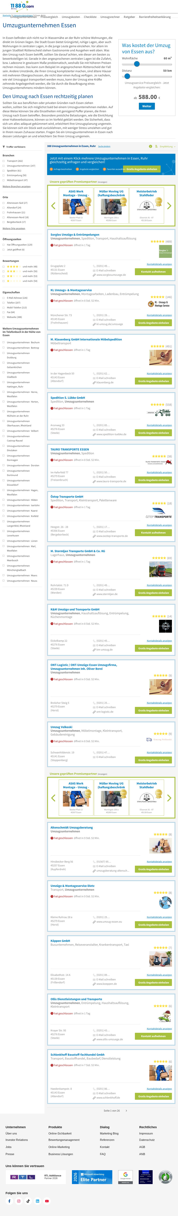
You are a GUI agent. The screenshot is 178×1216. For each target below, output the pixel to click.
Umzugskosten (71, 17)
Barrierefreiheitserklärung (155, 17)
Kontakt (104, 1147)
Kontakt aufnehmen (153, 271)
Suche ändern (104, 146)
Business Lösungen (60, 1154)
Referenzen (107, 1139)
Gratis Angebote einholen (142, 169)
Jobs (8, 1147)
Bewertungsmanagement (63, 1139)
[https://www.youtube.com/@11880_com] (47, 1201)
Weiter (146, 106)
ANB (142, 1154)
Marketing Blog (109, 1133)
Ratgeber (129, 17)
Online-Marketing (59, 1147)
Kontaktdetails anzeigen (159, 264)
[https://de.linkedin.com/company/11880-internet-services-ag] (37, 1201)
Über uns (11, 1133)
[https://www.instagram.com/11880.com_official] (19, 1201)
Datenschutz (147, 1139)
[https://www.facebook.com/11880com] (9, 1201)
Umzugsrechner (110, 17)
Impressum (146, 1133)
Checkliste (90, 17)
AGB (142, 1147)
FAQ (103, 1154)
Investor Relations (17, 1139)
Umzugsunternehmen (23, 17)
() (15, 160)
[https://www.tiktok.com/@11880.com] (28, 1201)
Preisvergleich (49, 17)
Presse (10, 1154)
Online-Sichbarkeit (59, 1133)
